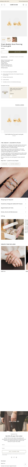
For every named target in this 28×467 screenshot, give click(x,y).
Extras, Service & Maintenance (9, 212)
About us (3, 463)
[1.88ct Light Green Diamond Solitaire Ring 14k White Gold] (5, 92)
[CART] (26, 4)
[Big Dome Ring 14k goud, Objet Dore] (13, 258)
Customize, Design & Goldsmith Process (12, 203)
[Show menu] (1, 4)
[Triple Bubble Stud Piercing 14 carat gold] (14, 120)
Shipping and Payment (7, 199)
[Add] (11, 96)
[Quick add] (2, 131)
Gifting (3, 216)
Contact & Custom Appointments (8, 465)
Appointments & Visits (7, 207)
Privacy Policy (20, 453)
